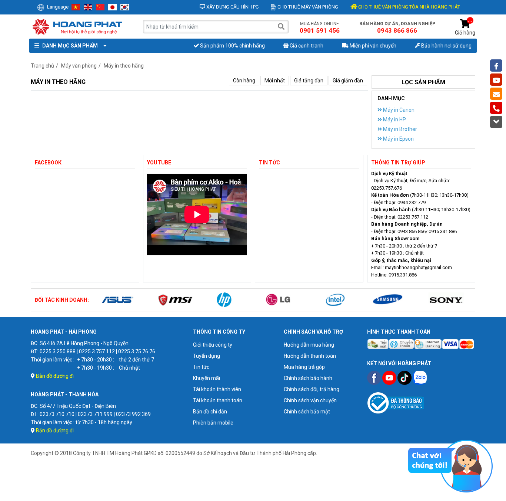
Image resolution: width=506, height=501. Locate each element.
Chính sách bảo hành (308, 378)
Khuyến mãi (206, 378)
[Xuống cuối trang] (496, 122)
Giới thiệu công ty (212, 345)
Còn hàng (244, 81)
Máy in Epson (398, 139)
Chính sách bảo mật (307, 412)
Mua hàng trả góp (304, 367)
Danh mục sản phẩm (69, 46)
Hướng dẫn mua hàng (309, 345)
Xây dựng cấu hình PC (232, 7)
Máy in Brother (399, 129)
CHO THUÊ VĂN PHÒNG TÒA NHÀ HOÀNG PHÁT (408, 7)
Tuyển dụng (206, 356)
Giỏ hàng (465, 27)
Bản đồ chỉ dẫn (210, 412)
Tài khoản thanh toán (217, 400)
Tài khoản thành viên (217, 389)
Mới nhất (274, 81)
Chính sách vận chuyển (310, 400)
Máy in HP (394, 119)
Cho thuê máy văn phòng (307, 7)
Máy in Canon (398, 110)
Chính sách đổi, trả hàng (311, 389)
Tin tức (201, 367)
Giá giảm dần (348, 81)
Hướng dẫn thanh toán (310, 356)
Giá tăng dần (308, 81)
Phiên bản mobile (213, 423)
